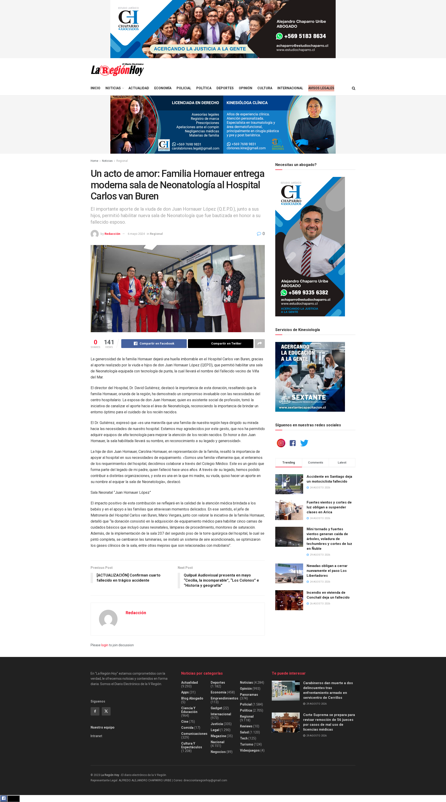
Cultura (264, 88)
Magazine (218, 736)
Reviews (246, 726)
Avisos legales (321, 88)
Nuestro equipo (103, 727)
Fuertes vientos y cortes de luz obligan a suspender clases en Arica (329, 507)
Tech (244, 738)
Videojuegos (250, 750)
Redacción (112, 233)
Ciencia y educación (189, 710)
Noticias (113, 88)
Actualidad (138, 88)
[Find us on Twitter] (106, 711)
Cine (184, 721)
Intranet (96, 736)
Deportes (225, 88)
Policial (184, 88)
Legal (215, 730)
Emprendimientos (224, 698)
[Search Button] (353, 88)
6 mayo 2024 (136, 233)
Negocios (218, 752)
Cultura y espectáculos (191, 745)
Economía (162, 88)
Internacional (290, 88)
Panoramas (249, 694)
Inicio (95, 88)
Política (203, 88)
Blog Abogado (192, 698)
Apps (185, 692)
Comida (187, 727)
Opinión (245, 88)
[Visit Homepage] (117, 69)
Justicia (217, 724)
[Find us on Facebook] (95, 711)
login (104, 645)
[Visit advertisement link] (223, 29)
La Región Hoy (110, 775)
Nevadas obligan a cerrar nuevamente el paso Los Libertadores (327, 571)
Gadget (216, 708)
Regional (122, 160)
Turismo (246, 744)
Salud (244, 732)
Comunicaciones (194, 734)
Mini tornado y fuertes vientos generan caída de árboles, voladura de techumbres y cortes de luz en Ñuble (329, 539)
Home (94, 160)
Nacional (217, 742)
